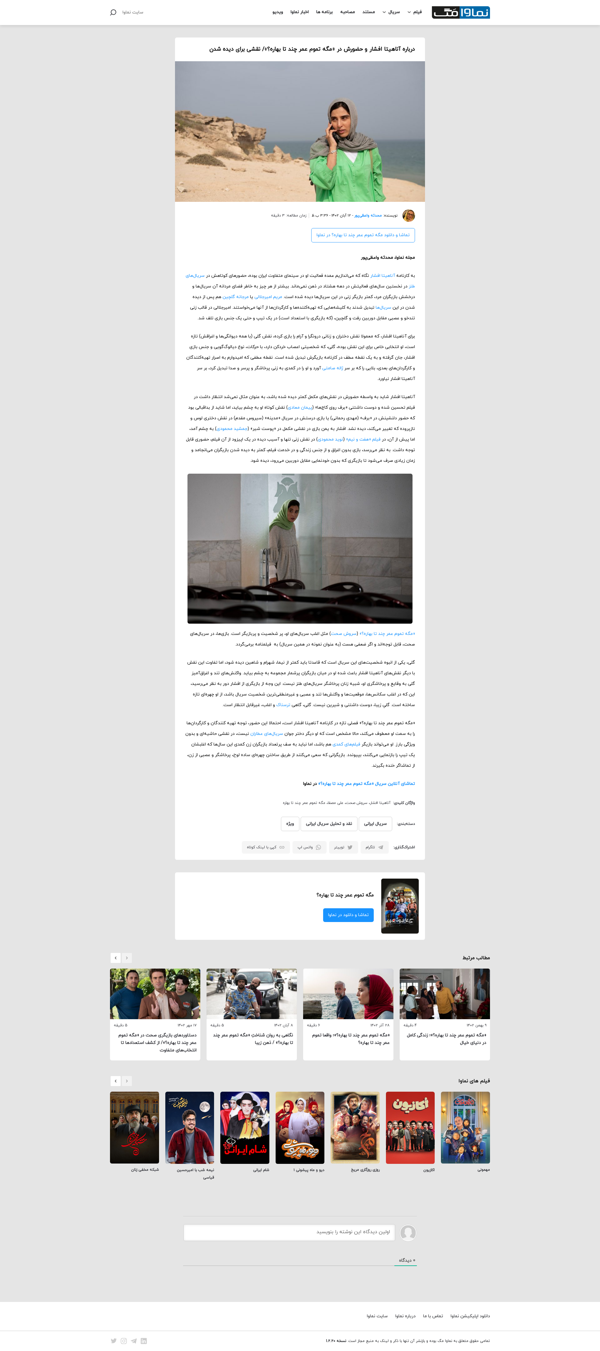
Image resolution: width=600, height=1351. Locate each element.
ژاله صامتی (332, 368)
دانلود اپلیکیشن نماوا (470, 1316)
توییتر (339, 847)
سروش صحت (344, 634)
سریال (394, 12)
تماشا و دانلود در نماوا (348, 915)
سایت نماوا (132, 12)
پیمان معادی (300, 408)
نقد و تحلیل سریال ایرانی (329, 824)
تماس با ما (433, 1316)
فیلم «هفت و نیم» (363, 439)
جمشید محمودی (232, 429)
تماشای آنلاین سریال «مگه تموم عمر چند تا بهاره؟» (366, 784)
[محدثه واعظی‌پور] (406, 215)
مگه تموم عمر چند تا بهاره (304, 802)
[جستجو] (113, 12)
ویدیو (277, 12)
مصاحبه (347, 12)
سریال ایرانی (375, 824)
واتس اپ (305, 847)
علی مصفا (335, 802)
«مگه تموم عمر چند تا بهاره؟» (387, 634)
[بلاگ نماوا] (461, 12)
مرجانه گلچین (235, 297)
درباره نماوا (405, 1316)
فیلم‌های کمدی (346, 744)
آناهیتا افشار (382, 276)
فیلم (417, 12)
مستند (368, 12)
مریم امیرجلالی (268, 297)
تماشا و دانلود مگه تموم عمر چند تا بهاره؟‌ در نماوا (363, 235)
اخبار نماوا (300, 12)
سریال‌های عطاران (266, 734)
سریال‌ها (383, 308)
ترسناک (283, 705)
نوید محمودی (330, 439)
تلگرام (370, 847)
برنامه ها (324, 12)
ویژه (290, 824)
